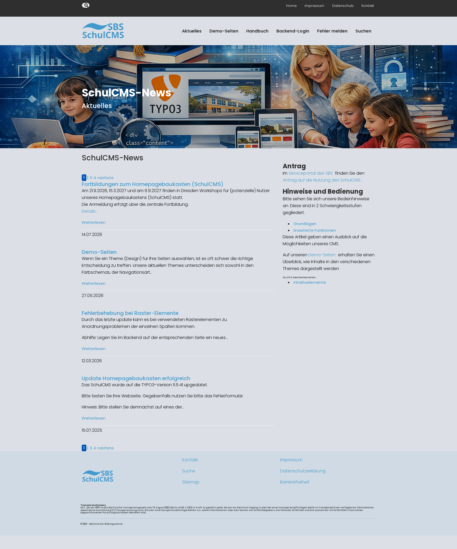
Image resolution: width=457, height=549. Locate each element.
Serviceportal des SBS (311, 173)
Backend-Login (292, 31)
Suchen (363, 31)
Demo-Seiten (223, 31)
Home (291, 5)
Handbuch (257, 31)
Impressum (314, 5)
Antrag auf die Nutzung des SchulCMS (321, 180)
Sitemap (190, 482)
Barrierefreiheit (294, 482)
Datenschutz (343, 5)
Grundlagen (305, 223)
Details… (90, 211)
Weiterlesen (94, 222)
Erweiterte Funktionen (315, 230)
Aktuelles (192, 31)
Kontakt (368, 5)
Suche (188, 471)
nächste (105, 177)
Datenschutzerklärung (303, 471)
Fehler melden (332, 31)
